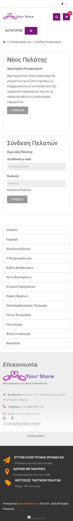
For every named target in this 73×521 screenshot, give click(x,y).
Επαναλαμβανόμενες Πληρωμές (26, 305)
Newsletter (13, 343)
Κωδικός (13, 176)
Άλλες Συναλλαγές (18, 333)
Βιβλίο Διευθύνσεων (19, 267)
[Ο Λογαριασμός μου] (64, 3)
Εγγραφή (12, 239)
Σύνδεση (11, 230)
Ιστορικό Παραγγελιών (21, 286)
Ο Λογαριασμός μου (19, 258)
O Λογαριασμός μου (20, 42)
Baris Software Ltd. (28, 503)
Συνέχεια (17, 110)
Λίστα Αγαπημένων (18, 277)
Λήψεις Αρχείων (17, 296)
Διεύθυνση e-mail (19, 159)
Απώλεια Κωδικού (19, 190)
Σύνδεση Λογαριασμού (48, 42)
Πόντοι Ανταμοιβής (18, 315)
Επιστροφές (14, 324)
